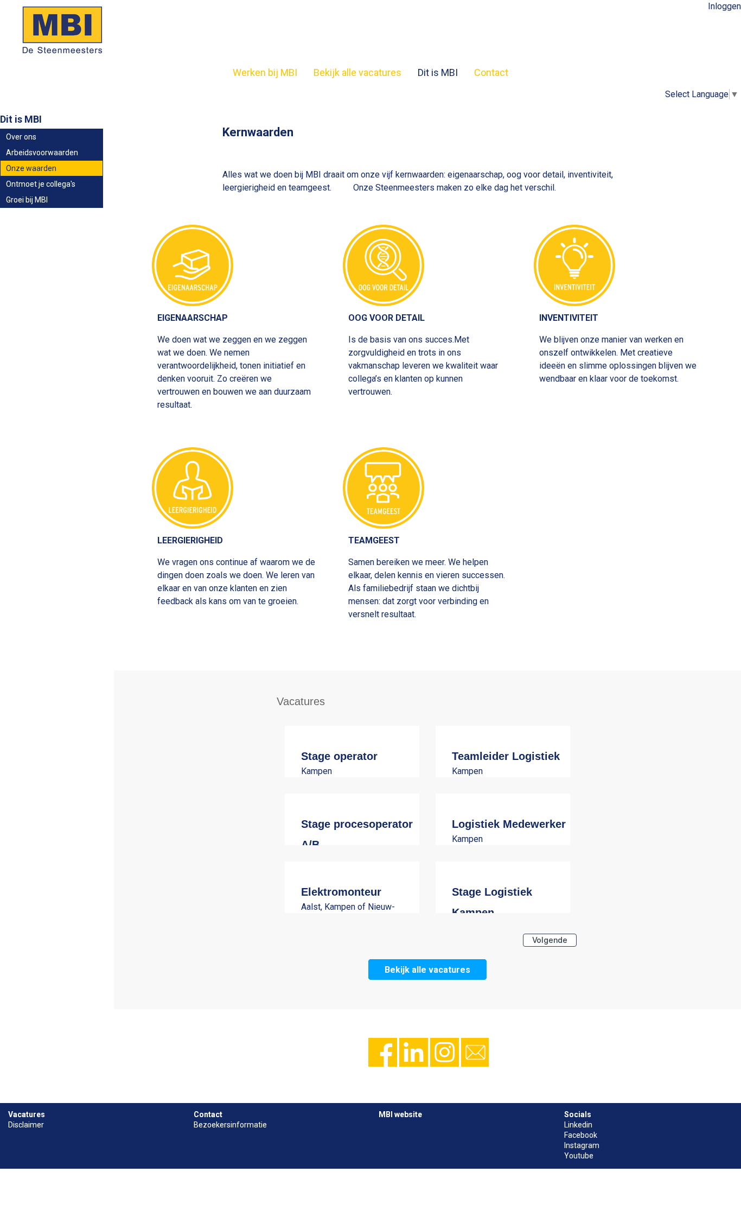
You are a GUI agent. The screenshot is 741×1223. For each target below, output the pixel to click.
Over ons (21, 136)
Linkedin (578, 1124)
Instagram (581, 1145)
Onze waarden (31, 168)
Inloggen (724, 6)
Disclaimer (26, 1124)
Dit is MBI (438, 72)
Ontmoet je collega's (40, 184)
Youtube (578, 1155)
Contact (491, 72)
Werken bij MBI (265, 72)
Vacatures (26, 1114)
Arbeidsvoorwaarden (42, 152)
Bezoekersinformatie (230, 1124)
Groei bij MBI (27, 199)
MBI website (400, 1114)
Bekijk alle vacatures (357, 72)
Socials (577, 1114)
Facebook (580, 1135)
